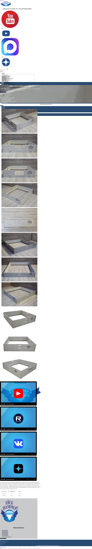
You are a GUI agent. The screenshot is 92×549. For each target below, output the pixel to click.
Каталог (2, 83)
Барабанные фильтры (5, 84)
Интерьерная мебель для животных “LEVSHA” (9, 101)
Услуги (2, 104)
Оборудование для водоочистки (6, 85)
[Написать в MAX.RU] (2, 547)
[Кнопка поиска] (7, 69)
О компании (3, 105)
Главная (3, 73)
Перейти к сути (2, 0)
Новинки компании (4, 102)
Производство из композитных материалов (8, 90)
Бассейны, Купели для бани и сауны (7, 91)
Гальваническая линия (5, 96)
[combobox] (3, 69)
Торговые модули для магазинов (7, 94)
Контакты (3, 106)
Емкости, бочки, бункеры (5, 95)
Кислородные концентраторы (6, 100)
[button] (3, 92)
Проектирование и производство (7, 99)
